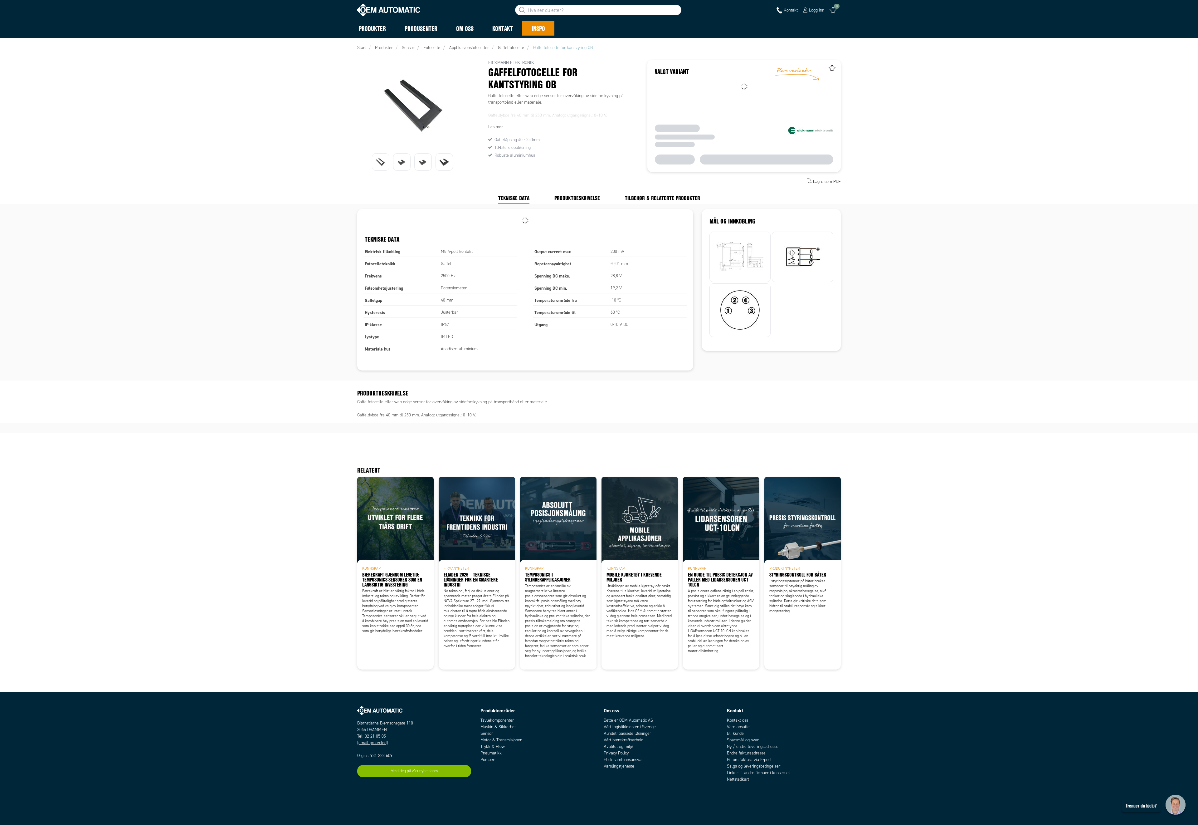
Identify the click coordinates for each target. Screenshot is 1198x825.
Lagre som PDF (827, 181)
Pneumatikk (491, 753)
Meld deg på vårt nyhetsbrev (414, 771)
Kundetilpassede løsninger (627, 733)
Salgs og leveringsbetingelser (753, 766)
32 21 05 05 (375, 736)
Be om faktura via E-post (749, 759)
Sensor (486, 733)
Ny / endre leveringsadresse (752, 746)
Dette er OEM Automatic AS (628, 720)
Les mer (495, 127)
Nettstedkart (738, 779)
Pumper (487, 759)
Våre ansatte (738, 726)
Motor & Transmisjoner (501, 740)
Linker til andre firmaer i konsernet (758, 772)
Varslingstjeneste (619, 766)
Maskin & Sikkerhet (498, 726)
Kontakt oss (737, 720)
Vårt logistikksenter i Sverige (630, 726)
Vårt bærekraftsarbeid (623, 740)
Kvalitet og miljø (618, 746)
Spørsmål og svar (743, 740)
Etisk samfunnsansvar (623, 759)
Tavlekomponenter (497, 720)
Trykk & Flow (492, 746)
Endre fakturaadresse (746, 753)
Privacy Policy (616, 753)
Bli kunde (735, 733)
